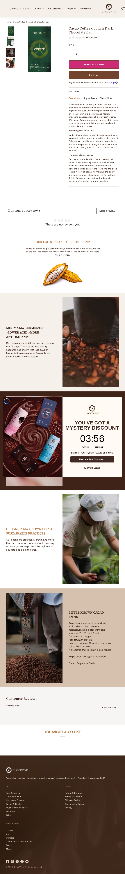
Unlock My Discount (92, 459)
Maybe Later (92, 467)
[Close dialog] (6, 401)
